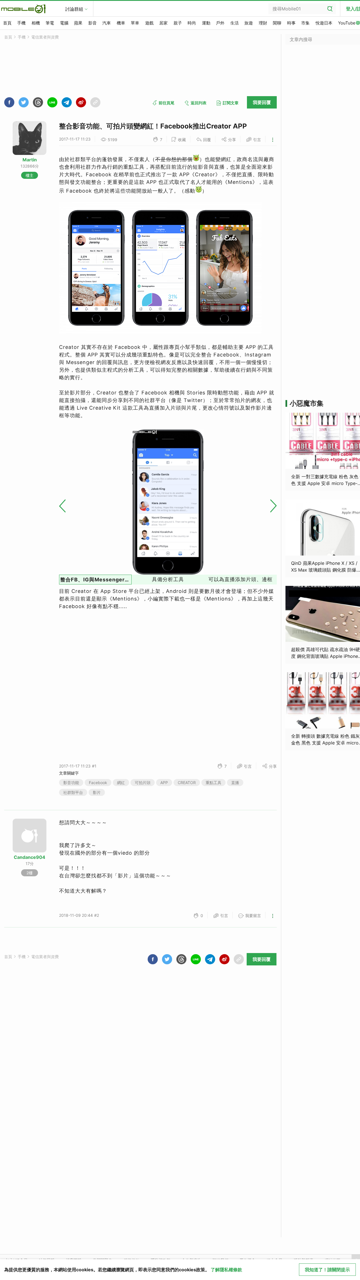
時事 (291, 23)
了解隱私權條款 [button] (226, 1269)
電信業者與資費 (45, 37)
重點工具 (213, 782)
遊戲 (149, 23)
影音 (92, 23)
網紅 (121, 782)
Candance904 (29, 857)
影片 (97, 792)
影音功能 (71, 782)
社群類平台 (73, 792)
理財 (263, 23)
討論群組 (74, 9)
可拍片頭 (142, 782)
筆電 (50, 23)
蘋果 (78, 23)
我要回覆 (262, 102)
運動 (206, 23)
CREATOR (187, 782)
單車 (135, 23)
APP (164, 782)
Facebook (98, 782)
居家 (163, 23)
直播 (235, 782)
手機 (21, 23)
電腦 (64, 23)
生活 (234, 23)
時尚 (192, 23)
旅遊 (248, 23)
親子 (178, 23)
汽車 (106, 23)
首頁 (7, 23)
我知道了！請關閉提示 (327, 1269)
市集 (305, 23)
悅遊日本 (324, 23)
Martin (29, 159)
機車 (121, 23)
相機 (36, 23)
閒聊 (277, 23)
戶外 (220, 23)
